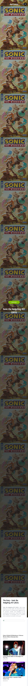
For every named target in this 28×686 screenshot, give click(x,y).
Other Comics (14, 302)
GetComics (14, 4)
